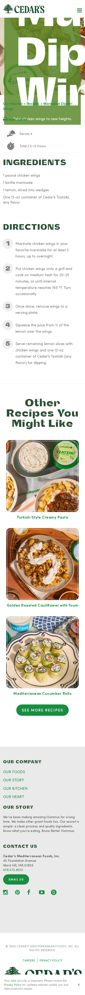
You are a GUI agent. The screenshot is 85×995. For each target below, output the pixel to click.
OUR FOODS (14, 771)
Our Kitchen (13, 104)
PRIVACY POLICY (51, 960)
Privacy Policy (12, 985)
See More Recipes (42, 710)
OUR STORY (13, 779)
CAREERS (28, 960)
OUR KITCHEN (15, 788)
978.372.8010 (13, 870)
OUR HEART (13, 796)
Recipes (33, 104)
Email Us (16, 879)
